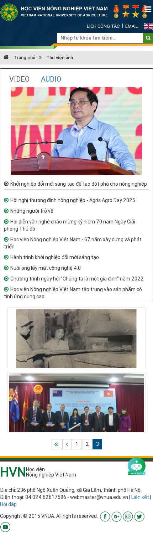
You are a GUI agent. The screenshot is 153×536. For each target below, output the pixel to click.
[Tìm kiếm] (148, 38)
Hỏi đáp (8, 504)
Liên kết (140, 497)
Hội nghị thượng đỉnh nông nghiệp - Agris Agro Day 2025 (72, 200)
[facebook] (105, 516)
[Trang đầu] (56, 444)
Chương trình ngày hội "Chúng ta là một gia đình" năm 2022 (77, 278)
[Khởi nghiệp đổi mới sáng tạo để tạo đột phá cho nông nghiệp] (76, 131)
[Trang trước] (67, 444)
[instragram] (128, 516)
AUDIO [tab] (51, 78)
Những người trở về (31, 211)
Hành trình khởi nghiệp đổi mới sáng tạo (54, 257)
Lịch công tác (103, 26)
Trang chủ (23, 58)
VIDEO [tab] (19, 78)
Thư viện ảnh (59, 58)
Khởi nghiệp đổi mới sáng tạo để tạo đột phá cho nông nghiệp (78, 184)
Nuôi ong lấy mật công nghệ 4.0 (45, 268)
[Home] (76, 12)
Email (131, 26)
